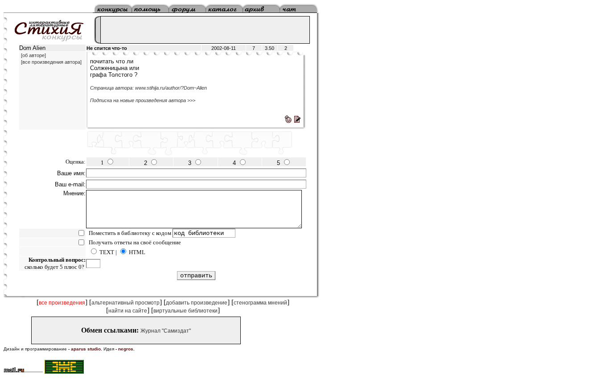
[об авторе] (33, 55)
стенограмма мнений (260, 303)
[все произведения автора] (51, 62)
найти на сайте (127, 311)
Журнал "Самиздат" (165, 331)
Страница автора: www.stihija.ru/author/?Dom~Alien (148, 88)
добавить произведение (196, 303)
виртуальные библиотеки (185, 311)
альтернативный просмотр (125, 303)
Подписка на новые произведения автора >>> (142, 100)
